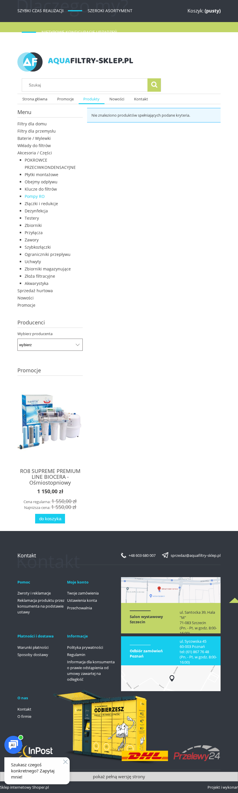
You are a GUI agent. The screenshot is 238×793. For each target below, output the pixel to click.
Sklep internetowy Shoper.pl (24, 787)
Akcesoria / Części (34, 153)
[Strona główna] (75, 61)
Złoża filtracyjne (40, 276)
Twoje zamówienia (83, 593)
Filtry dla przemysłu (36, 131)
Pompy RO (35, 196)
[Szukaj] (154, 85)
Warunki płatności (32, 647)
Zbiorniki (33, 225)
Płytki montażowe (41, 174)
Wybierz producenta (35, 334)
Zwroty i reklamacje (34, 593)
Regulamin (76, 654)
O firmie (24, 716)
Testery (32, 218)
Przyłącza (34, 232)
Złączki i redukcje (41, 203)
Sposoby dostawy (32, 654)
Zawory (32, 240)
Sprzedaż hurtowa (35, 290)
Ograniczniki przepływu (48, 254)
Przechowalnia (79, 607)
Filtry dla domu (32, 124)
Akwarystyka (36, 283)
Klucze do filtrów (41, 189)
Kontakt (24, 709)
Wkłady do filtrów (34, 145)
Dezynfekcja (36, 211)
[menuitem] (34, 99)
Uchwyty (33, 261)
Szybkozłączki (38, 247)
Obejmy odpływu (41, 182)
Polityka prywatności (85, 647)
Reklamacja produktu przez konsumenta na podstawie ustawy (40, 606)
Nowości (25, 298)
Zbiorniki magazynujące (48, 269)
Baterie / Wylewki (34, 138)
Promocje (26, 305)
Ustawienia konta (82, 600)
